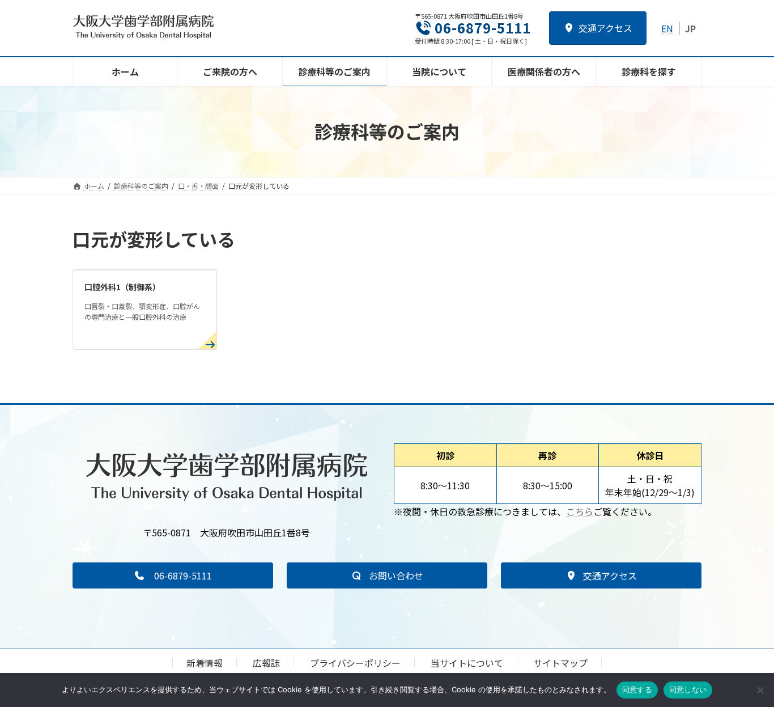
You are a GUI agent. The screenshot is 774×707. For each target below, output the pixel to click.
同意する (637, 689)
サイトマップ (560, 663)
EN (667, 28)
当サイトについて (467, 663)
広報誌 (266, 663)
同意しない (688, 689)
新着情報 (204, 663)
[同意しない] (760, 690)
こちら (579, 511)
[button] (173, 575)
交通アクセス (605, 28)
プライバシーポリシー (355, 663)
